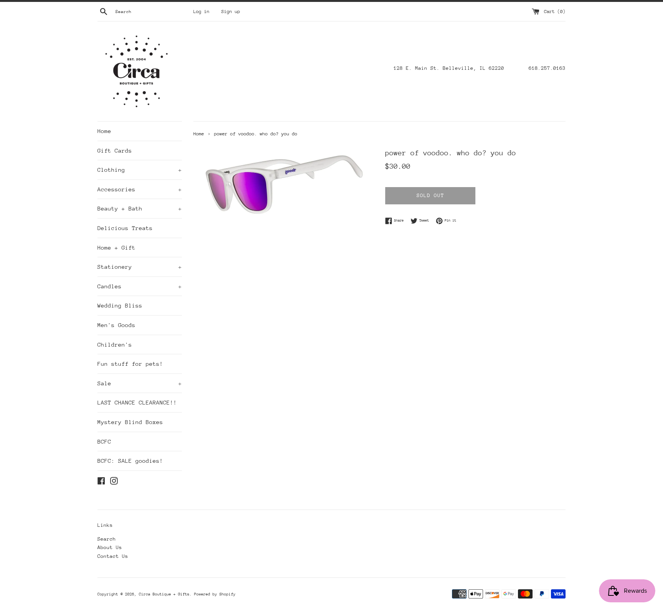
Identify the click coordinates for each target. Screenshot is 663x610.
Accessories (139, 189)
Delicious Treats (125, 228)
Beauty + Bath (139, 208)
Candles (139, 286)
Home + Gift (116, 247)
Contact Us (112, 556)
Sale (139, 383)
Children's (114, 344)
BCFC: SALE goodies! (130, 460)
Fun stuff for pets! (130, 363)
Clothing (139, 169)
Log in (201, 11)
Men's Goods (116, 325)
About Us (109, 547)
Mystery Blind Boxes (130, 422)
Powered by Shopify (215, 594)
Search (106, 539)
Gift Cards (114, 150)
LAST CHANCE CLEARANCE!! (137, 402)
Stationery (139, 266)
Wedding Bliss (119, 305)
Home (104, 131)
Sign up (230, 11)
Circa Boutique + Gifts (164, 594)
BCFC (104, 441)
